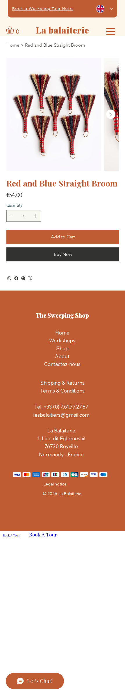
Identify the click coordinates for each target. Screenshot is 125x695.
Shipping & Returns (62, 383)
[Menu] (111, 31)
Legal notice (55, 484)
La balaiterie (62, 30)
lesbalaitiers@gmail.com (61, 415)
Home (62, 333)
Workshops (62, 340)
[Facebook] (16, 278)
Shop (62, 348)
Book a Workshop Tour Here (42, 9)
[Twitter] (30, 278)
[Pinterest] (23, 278)
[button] (15, 30)
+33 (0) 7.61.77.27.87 (66, 407)
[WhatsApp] (9, 278)
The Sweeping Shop (62, 315)
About (62, 356)
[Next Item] (110, 114)
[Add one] (35, 216)
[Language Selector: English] (104, 9)
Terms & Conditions (62, 391)
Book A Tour (11, 535)
